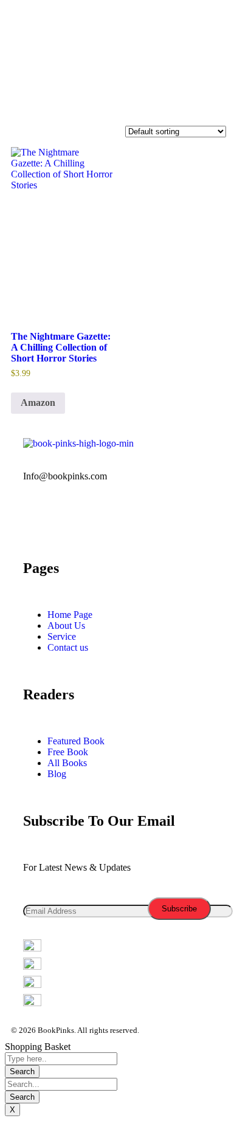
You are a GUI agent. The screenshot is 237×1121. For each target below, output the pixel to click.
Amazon (38, 402)
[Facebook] (32, 32)
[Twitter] (65, 32)
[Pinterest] (169, 519)
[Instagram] (130, 32)
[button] (118, 102)
